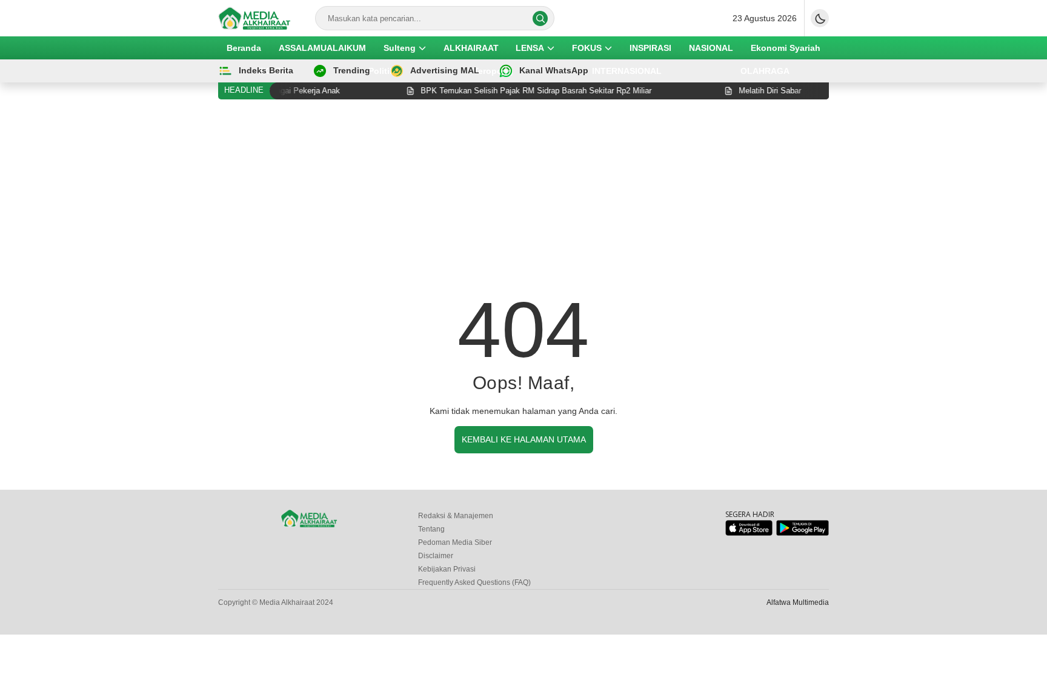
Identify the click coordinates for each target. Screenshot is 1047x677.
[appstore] (748, 533)
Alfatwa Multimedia (797, 602)
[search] (540, 18)
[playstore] (802, 533)
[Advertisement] (523, 199)
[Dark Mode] (820, 18)
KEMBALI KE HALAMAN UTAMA (524, 439)
